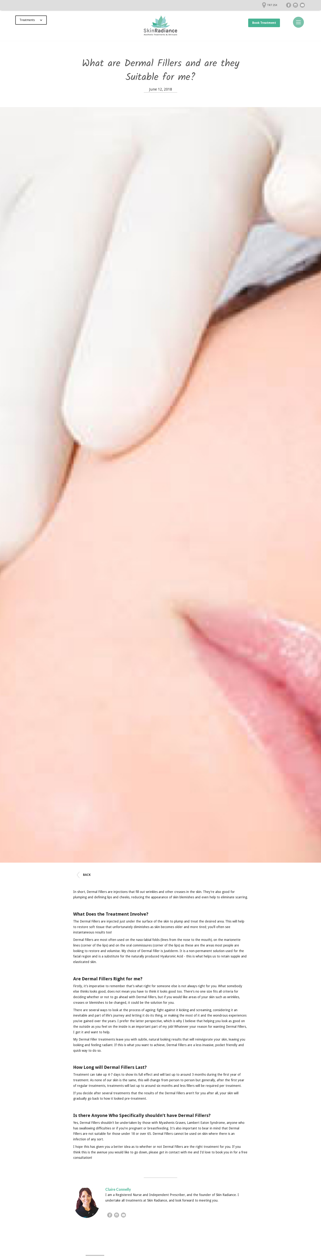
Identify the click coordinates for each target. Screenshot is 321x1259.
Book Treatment (264, 23)
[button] (31, 20)
